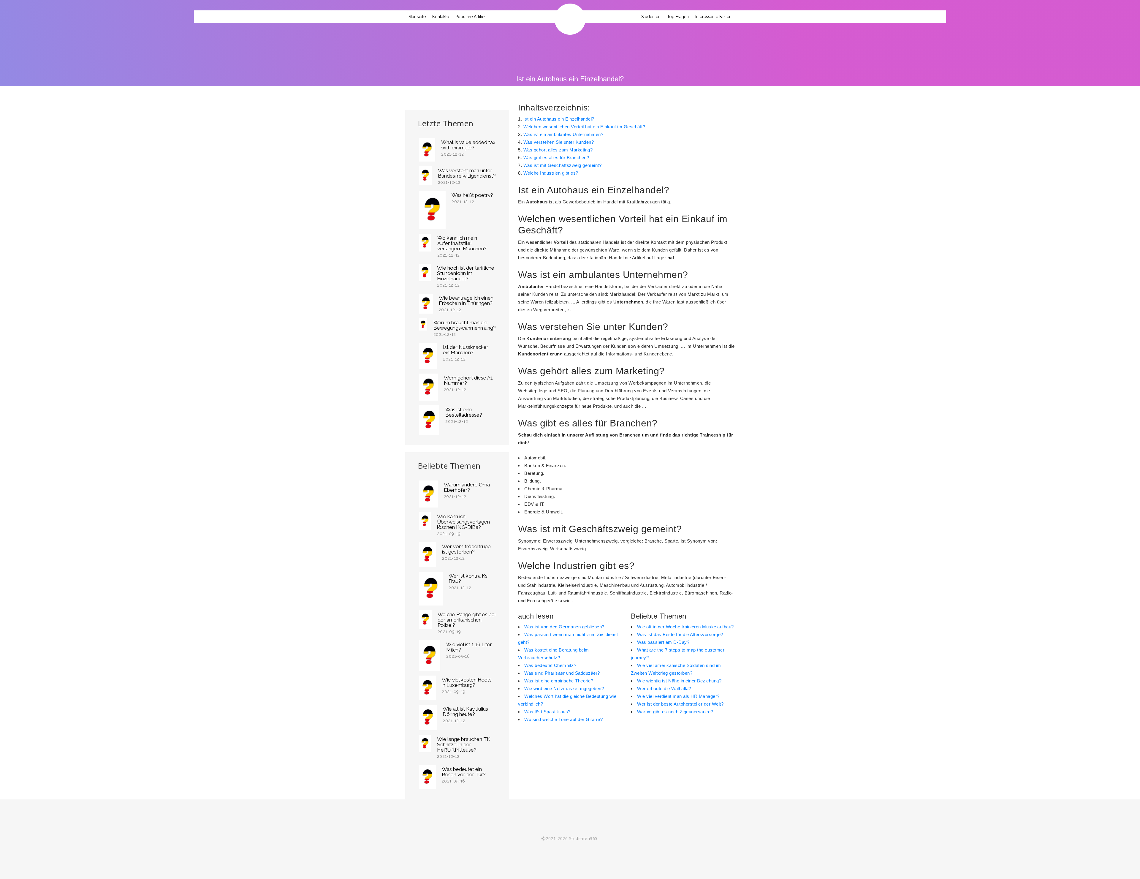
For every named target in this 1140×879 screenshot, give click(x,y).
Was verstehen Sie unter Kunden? (558, 142)
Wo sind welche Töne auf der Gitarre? (563, 719)
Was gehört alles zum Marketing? (558, 149)
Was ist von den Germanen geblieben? (564, 626)
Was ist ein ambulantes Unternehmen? (563, 134)
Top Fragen (678, 16)
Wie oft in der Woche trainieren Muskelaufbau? (685, 626)
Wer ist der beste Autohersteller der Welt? (680, 703)
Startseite (417, 16)
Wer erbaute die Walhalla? (664, 688)
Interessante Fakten (713, 16)
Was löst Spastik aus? (547, 711)
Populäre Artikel (470, 16)
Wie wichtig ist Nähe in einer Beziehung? (679, 680)
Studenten (651, 16)
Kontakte (440, 16)
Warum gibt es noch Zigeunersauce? (675, 711)
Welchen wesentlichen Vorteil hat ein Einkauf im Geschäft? (584, 126)
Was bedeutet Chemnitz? (550, 665)
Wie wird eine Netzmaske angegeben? (564, 688)
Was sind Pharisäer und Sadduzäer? (562, 673)
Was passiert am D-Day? (663, 642)
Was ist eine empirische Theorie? (558, 680)
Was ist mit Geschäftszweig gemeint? (562, 165)
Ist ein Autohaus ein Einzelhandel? (558, 118)
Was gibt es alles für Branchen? (556, 157)
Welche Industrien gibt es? (550, 173)
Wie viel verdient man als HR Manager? (678, 696)
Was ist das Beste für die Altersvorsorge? (680, 634)
